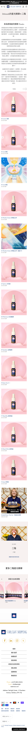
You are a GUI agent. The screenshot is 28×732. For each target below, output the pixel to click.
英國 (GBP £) (5, 716)
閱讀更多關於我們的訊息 (14, 556)
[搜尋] (5, 6)
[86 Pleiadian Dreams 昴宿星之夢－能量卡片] (14, 236)
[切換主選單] (1, 6)
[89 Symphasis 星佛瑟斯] (14, 335)
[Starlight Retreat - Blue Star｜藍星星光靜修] (14, 500)
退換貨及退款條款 (14, 664)
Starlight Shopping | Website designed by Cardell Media (13, 726)
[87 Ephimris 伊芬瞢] (14, 269)
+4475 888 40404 (15, 682)
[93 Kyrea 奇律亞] (14, 467)
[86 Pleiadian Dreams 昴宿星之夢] (14, 203)
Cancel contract (19, 729)
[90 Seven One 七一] (14, 368)
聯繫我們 (14, 657)
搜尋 (14, 649)
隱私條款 (14, 668)
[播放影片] (14, 533)
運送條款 (14, 660)
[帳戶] (23, 6)
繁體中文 (4, 721)
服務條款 (14, 672)
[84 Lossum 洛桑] (14, 104)
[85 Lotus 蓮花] (14, 137)
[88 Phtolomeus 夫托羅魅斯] (14, 302)
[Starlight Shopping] (14, 6)
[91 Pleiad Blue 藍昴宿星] (14, 401)
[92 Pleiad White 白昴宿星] (14, 434)
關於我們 (14, 653)
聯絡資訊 (14, 676)
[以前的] (2, 137)
